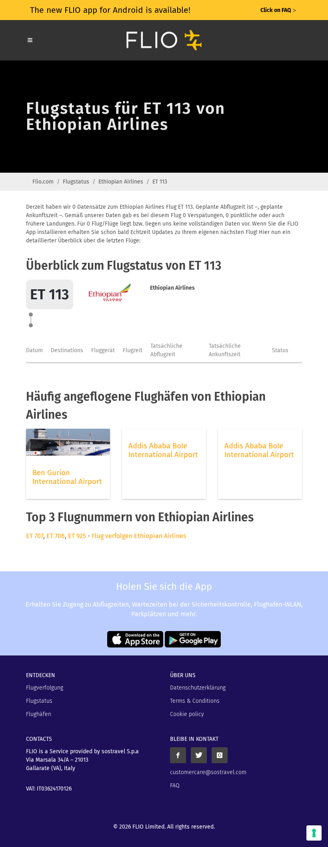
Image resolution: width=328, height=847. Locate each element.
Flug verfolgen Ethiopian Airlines (139, 536)
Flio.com (43, 181)
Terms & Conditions (195, 701)
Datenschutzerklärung (198, 687)
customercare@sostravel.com (208, 772)
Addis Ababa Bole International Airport (163, 450)
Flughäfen (38, 714)
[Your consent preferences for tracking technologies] (314, 833)
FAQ (175, 785)
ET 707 (34, 536)
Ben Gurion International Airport (67, 477)
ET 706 (55, 536)
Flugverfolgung (44, 687)
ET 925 (77, 536)
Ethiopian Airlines (120, 181)
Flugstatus (76, 181)
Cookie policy (187, 714)
